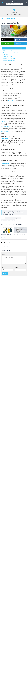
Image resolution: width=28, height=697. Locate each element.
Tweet (5, 40)
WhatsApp (6, 43)
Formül (4, 19)
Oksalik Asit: (4, 121)
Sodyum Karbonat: (5, 126)
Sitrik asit (10, 97)
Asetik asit (10, 100)
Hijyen (8, 19)
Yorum (3, 254)
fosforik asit (8, 218)
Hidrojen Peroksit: (5, 131)
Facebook (19, 40)
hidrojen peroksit (16, 218)
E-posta (17, 267)
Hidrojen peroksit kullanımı (9, 60)
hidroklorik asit (5, 220)
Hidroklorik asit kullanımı (8, 58)
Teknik (13, 19)
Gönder (5, 273)
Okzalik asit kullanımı (7, 56)
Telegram (19, 43)
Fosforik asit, (5, 138)
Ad (3, 267)
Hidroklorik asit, (5, 163)
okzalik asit (12, 220)
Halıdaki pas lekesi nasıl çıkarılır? (10, 51)
